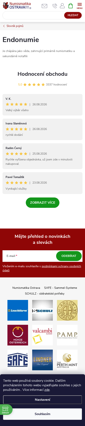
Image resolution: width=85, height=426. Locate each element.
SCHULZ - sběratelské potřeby (44, 294)
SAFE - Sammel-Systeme (60, 288)
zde (47, 389)
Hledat (73, 15)
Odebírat (68, 256)
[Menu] (79, 5)
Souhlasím (42, 414)
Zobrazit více (42, 202)
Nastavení (42, 399)
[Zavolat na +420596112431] (54, 5)
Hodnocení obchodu (42, 74)
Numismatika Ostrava (26, 288)
